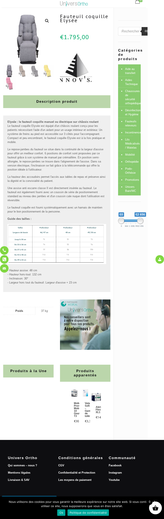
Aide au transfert (130, 71)
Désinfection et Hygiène (132, 112)
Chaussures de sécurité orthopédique (132, 97)
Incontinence (132, 132)
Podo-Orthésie (130, 170)
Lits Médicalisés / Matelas (132, 143)
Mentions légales (19, 472)
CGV (61, 465)
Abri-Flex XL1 (99, 410)
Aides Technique (131, 82)
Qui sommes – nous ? (22, 465)
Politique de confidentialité (88, 512)
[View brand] (76, 83)
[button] (47, 21)
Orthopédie (132, 161)
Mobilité (130, 154)
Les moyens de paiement (74, 479)
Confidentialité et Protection (76, 472)
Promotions (132, 179)
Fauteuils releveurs (130, 123)
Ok (61, 512)
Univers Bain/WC (130, 188)
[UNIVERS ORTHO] (74, 4)
